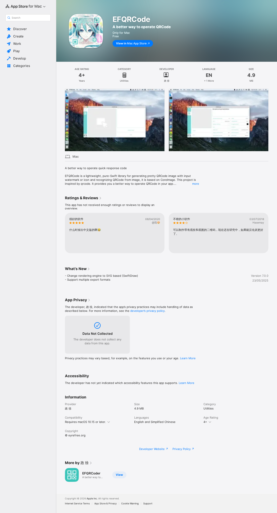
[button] (28, 29)
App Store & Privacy (105, 503)
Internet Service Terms (77, 503)
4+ (205, 422)
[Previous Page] (61, 233)
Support (147, 503)
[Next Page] (273, 233)
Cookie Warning (130, 503)
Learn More (188, 358)
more (195, 183)
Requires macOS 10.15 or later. (85, 422)
